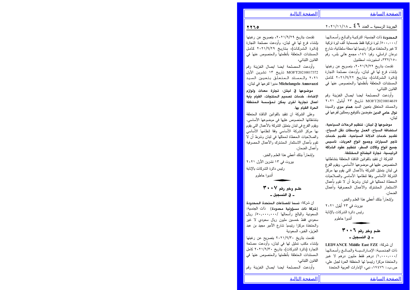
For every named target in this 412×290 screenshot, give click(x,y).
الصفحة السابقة (385, 13)
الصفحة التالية (304, 13)
